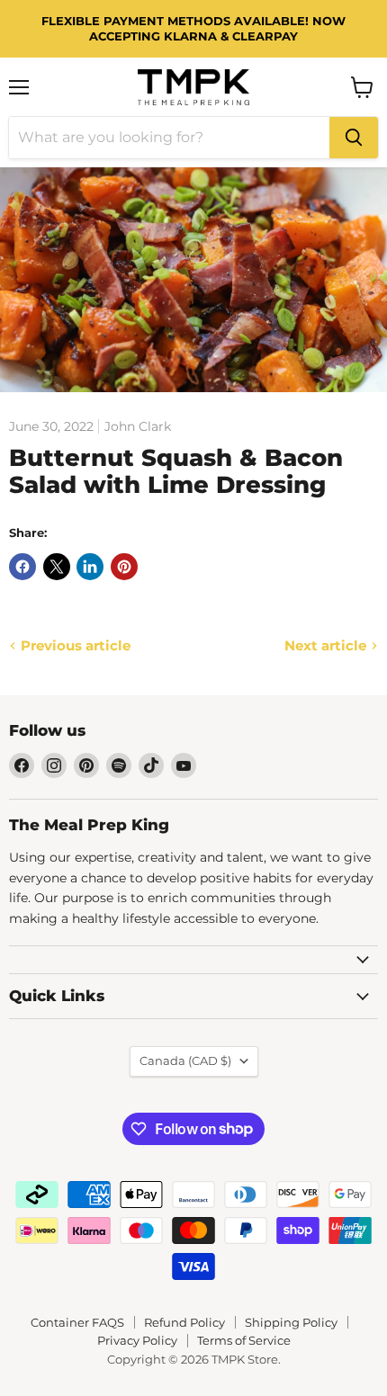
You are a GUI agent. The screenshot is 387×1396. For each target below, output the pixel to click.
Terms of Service (244, 1340)
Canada (185, 1060)
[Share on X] (56, 566)
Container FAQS (77, 1322)
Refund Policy (184, 1322)
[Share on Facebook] (22, 566)
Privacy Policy (137, 1340)
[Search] (353, 137)
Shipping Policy (291, 1322)
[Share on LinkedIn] (90, 566)
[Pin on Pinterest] (124, 566)
